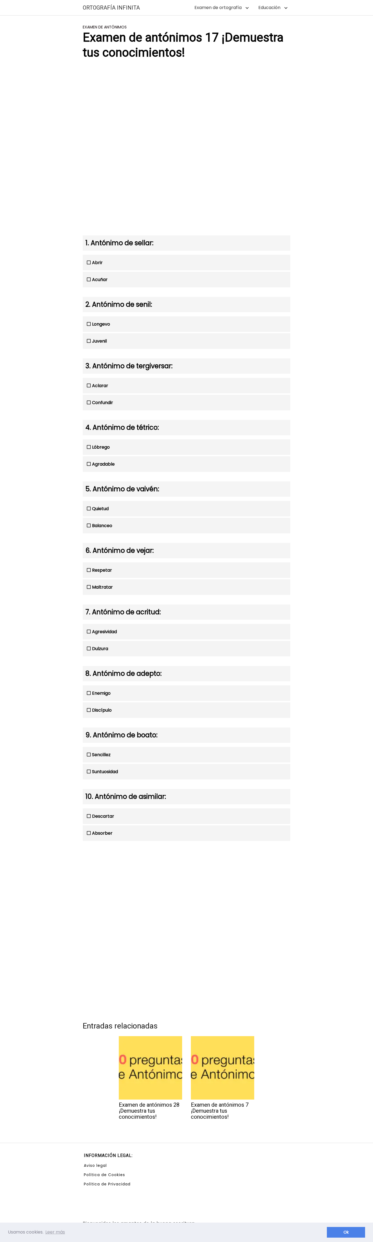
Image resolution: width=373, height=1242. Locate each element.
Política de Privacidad (107, 1184)
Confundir (102, 402)
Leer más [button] (55, 1232)
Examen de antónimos (105, 27)
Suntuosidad (105, 771)
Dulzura (100, 648)
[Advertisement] (186, 107)
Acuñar (100, 279)
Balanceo (102, 525)
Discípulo (102, 710)
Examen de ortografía (218, 7)
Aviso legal (95, 1165)
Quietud (100, 508)
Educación (269, 7)
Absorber (102, 833)
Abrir (97, 262)
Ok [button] (346, 1232)
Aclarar (100, 385)
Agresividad (104, 632)
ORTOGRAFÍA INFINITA (111, 7)
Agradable (103, 464)
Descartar (103, 816)
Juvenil (99, 341)
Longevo (101, 324)
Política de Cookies (104, 1174)
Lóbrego (101, 447)
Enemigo (101, 693)
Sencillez (101, 755)
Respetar (102, 570)
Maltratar (102, 587)
